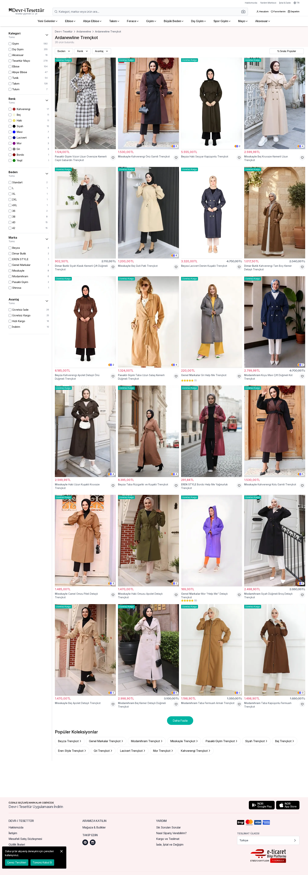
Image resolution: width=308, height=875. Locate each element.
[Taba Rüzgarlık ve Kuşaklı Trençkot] (148, 431)
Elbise (69, 21)
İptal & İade (285, 2)
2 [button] (239, 146)
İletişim (13, 833)
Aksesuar (261, 21)
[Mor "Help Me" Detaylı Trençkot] (211, 540)
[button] (244, 11)
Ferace (131, 21)
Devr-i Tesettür (64, 31)
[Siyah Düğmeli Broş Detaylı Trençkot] (274, 540)
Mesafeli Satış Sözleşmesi (25, 839)
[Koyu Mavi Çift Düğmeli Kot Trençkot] (274, 322)
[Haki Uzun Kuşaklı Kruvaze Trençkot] (85, 431)
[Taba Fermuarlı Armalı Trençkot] (211, 650)
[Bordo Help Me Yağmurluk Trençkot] (211, 431)
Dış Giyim (197, 21)
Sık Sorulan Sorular (168, 827)
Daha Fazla (180, 720)
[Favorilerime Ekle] (113, 157)
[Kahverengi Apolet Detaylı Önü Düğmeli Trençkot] (85, 322)
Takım (113, 21)
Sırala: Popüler (288, 51)
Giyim (150, 21)
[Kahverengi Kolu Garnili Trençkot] (274, 431)
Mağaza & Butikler (94, 827)
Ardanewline (83, 31)
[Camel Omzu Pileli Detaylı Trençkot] (85, 540)
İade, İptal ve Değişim (169, 844)
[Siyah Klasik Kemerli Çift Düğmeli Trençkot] (85, 212)
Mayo (241, 21)
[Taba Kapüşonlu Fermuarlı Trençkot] (274, 650)
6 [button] (176, 255)
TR (297, 2)
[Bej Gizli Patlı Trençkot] (148, 212)
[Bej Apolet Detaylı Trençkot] (85, 650)
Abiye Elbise (91, 21)
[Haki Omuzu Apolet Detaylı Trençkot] (148, 540)
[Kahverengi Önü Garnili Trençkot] (148, 103)
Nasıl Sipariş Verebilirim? (171, 833)
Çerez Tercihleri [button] (16, 862)
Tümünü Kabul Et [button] (42, 862)
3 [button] (113, 583)
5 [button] (176, 146)
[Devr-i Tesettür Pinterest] (85, 842)
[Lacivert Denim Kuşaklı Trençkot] (211, 212)
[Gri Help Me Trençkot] (211, 322)
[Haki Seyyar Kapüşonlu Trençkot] (211, 103)
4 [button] (302, 146)
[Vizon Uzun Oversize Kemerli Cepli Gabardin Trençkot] (85, 103)
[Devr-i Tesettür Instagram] (93, 842)
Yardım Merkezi (268, 2)
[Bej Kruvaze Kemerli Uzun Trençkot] (274, 103)
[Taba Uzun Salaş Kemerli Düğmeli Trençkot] (148, 322)
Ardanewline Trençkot (108, 31)
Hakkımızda (251, 2)
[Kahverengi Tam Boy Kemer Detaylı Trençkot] (274, 212)
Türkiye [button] (243, 840)
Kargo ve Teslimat (167, 839)
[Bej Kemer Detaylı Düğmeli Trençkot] (148, 650)
